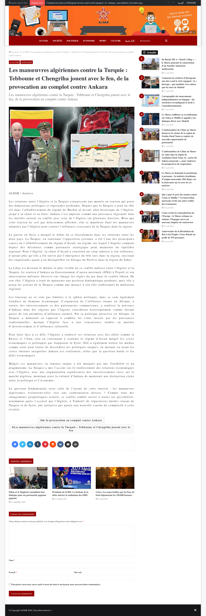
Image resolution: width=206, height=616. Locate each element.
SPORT (102, 40)
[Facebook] (15, 444)
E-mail (13, 572)
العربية (181, 2)
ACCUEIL (43, 40)
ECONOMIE (89, 40)
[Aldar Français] (103, 21)
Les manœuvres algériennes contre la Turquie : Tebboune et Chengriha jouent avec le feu (72, 428)
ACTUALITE (26, 62)
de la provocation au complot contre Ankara (72, 420)
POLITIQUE (73, 40)
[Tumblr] (37, 444)
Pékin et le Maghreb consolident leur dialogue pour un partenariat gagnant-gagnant (28, 495)
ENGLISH (191, 2)
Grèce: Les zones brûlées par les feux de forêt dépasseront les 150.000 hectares (115, 493)
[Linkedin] (30, 444)
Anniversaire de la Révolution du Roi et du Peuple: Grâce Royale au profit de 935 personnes (178, 234)
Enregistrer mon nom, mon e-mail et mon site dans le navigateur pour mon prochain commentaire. (56, 584)
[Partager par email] (68, 444)
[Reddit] (53, 444)
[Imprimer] (75, 444)
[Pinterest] (45, 444)
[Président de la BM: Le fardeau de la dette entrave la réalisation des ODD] (71, 478)
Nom (12, 560)
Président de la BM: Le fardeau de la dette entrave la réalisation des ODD (70, 493)
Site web (78, 572)
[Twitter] (22, 444)
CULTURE (116, 40)
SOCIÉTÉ (57, 40)
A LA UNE (24, 51)
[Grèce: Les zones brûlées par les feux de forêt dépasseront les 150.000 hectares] (115, 478)
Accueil (14, 51)
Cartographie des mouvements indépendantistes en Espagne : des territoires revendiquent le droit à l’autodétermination (178, 101)
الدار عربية (130, 40)
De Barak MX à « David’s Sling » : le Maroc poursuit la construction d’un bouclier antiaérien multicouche (179, 64)
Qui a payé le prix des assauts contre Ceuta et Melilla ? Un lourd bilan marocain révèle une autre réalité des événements (179, 199)
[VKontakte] (60, 444)
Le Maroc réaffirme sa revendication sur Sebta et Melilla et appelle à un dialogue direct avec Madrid (179, 117)
